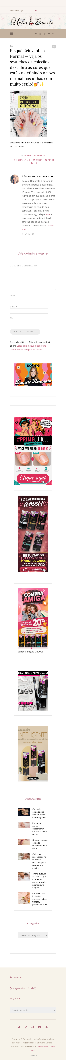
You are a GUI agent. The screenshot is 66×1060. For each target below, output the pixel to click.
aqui (48, 214)
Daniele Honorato (35, 155)
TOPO (32, 1055)
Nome (13, 295)
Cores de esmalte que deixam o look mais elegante (39, 813)
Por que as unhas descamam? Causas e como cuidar (39, 829)
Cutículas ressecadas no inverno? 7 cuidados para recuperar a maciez (39, 861)
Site (11, 318)
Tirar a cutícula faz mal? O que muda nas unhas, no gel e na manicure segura (39, 880)
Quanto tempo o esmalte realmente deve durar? (40, 844)
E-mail (13, 306)
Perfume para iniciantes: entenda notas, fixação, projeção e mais (39, 899)
